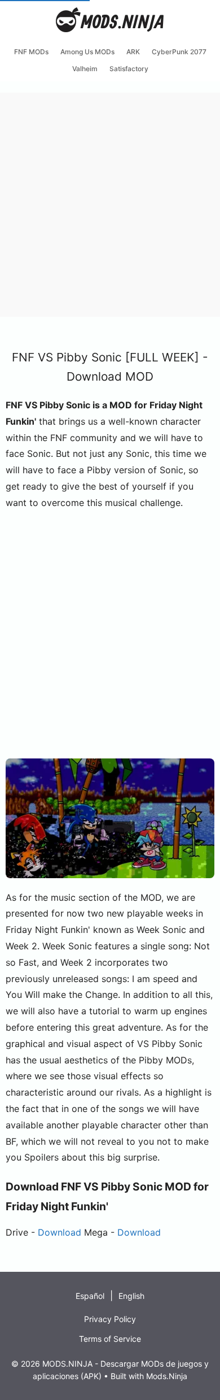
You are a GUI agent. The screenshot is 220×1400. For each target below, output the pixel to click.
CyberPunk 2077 (179, 51)
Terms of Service (110, 1339)
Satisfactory (128, 68)
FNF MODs (31, 51)
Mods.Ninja (166, 1376)
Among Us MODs (87, 51)
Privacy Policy (110, 1319)
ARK (133, 51)
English (131, 1296)
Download (59, 1232)
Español (90, 1296)
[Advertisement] (110, 203)
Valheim (85, 68)
